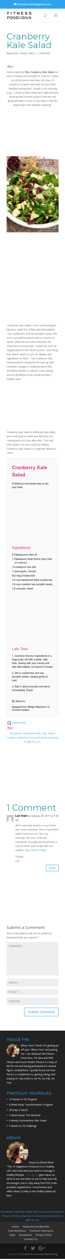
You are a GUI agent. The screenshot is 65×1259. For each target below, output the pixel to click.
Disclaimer (25, 1235)
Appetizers (12, 53)
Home (15, 1226)
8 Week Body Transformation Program (31, 1104)
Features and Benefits (36, 1226)
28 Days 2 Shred (18, 1110)
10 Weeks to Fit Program (23, 1099)
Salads (23, 53)
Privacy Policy (44, 1235)
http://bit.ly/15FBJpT (36, 850)
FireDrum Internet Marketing (39, 1254)
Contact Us (30, 1239)
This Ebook (32, 1174)
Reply (52, 868)
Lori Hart (21, 816)
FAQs (12, 1235)
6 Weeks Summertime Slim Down (28, 1120)
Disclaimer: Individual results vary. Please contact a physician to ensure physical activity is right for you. (32, 737)
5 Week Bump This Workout (25, 1115)
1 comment (43, 53)
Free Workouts (17, 1230)
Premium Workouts (41, 1230)
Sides (31, 53)
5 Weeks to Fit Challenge (23, 1126)
